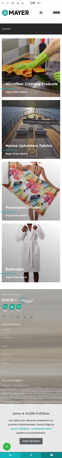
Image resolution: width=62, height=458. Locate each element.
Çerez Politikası (20, 429)
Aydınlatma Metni (41, 429)
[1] (40, 13)
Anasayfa (6, 29)
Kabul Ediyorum (31, 441)
